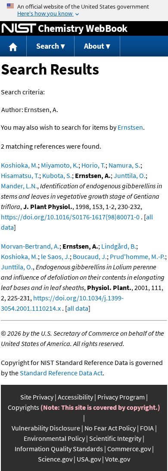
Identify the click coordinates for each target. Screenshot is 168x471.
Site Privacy (36, 397)
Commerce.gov (129, 448)
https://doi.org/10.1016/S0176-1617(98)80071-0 (70, 216)
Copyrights (23, 407)
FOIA (147, 428)
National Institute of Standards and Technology (19, 28)
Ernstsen (130, 127)
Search (47, 46)
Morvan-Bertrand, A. (30, 246)
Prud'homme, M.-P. (137, 256)
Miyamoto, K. (59, 165)
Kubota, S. (57, 175)
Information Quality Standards (59, 448)
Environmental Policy (54, 438)
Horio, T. (93, 165)
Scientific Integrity (115, 438)
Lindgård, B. (118, 246)
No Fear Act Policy (110, 428)
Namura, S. (124, 165)
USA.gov (89, 459)
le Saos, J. (55, 256)
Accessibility (75, 397)
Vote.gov (117, 459)
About (94, 46)
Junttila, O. (130, 175)
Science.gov (55, 459)
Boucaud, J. (90, 256)
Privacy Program (121, 397)
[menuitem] (13, 46)
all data (77, 308)
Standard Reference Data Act (61, 372)
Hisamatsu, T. (20, 175)
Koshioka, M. (19, 165)
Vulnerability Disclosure (46, 428)
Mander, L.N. (19, 185)
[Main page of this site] (13, 46)
